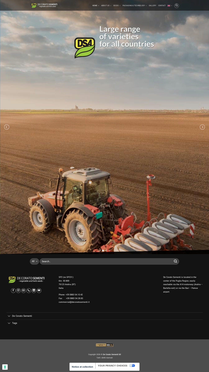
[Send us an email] (23, 290)
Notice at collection (82, 366)
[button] (176, 5)
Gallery (152, 5)
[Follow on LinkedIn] (33, 290)
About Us (105, 5)
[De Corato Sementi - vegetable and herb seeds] (44, 5)
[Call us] (28, 290)
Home (94, 5)
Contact (162, 5)
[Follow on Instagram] (18, 290)
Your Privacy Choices (112, 365)
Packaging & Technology (134, 5)
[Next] (202, 127)
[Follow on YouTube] (39, 290)
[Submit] (175, 261)
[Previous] (6, 127)
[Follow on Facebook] (13, 290)
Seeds (116, 5)
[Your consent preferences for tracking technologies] (5, 367)
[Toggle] (9, 316)
